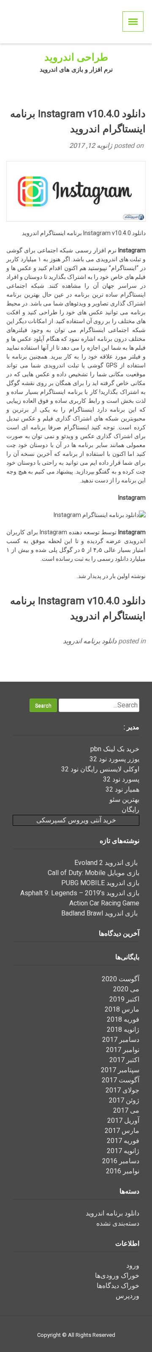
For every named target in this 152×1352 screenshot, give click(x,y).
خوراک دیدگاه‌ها (118, 1286)
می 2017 (126, 1110)
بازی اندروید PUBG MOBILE (100, 883)
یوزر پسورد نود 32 (114, 759)
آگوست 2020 (120, 979)
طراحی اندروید (76, 57)
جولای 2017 (122, 1090)
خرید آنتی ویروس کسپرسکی (76, 820)
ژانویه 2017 (123, 1151)
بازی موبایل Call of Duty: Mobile (93, 873)
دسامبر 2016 (120, 1161)
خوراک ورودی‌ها (117, 1276)
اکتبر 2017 (124, 1060)
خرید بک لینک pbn (114, 749)
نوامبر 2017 (122, 1050)
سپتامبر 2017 (120, 1070)
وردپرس (127, 1296)
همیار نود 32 (122, 789)
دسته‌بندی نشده (117, 1223)
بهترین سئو (124, 799)
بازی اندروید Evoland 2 (106, 863)
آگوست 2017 (120, 1080)
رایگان (130, 810)
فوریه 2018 (123, 1019)
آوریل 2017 (123, 1120)
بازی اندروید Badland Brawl (100, 913)
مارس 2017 (122, 1131)
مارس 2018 (122, 1009)
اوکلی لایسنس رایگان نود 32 (100, 769)
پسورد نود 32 (121, 779)
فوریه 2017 (123, 1141)
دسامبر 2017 (120, 1040)
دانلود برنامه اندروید (90, 641)
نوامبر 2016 (122, 1171)
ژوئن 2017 (124, 1100)
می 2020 (126, 989)
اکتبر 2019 (124, 999)
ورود (132, 1265)
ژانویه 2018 (123, 1029)
